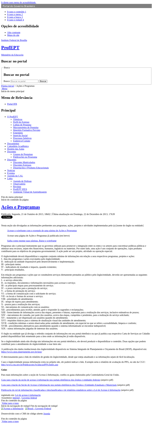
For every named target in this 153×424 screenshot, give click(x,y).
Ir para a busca (15, 17)
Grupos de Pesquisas (23, 154)
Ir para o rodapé (15, 20)
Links (10, 178)
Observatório (19, 184)
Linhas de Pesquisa (22, 124)
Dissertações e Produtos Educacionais (31, 167)
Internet (16, 398)
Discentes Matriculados (24, 162)
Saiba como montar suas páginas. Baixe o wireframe (31, 240)
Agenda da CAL (15, 176)
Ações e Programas (20, 207)
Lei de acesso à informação (28, 395)
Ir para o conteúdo (16, 11)
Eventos (11, 173)
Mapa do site (13, 35)
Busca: (7, 81)
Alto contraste (13, 32)
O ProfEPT (12, 116)
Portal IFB (12, 104)
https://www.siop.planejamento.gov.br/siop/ (21, 352)
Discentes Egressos (22, 165)
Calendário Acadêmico (18, 146)
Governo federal (29, 398)
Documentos (13, 143)
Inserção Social (20, 135)
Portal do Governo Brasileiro (19, 6)
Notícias (11, 170)
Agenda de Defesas (22, 181)
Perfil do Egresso (21, 122)
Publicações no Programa (25, 157)
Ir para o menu (15, 14)
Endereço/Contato (21, 141)
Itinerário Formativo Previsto (26, 130)
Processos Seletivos (22, 138)
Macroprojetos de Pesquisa (25, 127)
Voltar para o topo (10, 403)
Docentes (11, 151)
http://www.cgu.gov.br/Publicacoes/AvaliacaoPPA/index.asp (29, 364)
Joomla (46, 413)
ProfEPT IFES (20, 189)
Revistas (17, 186)
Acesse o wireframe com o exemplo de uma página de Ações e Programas (42, 230)
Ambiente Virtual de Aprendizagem (30, 192)
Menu (4, 88)
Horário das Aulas (15, 149)
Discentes (11, 159)
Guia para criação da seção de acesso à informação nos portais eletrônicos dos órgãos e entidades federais (50, 380)
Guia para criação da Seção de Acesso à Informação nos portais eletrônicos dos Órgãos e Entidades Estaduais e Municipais (59, 385)
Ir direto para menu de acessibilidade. (18, 2)
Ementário (18, 133)
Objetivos (17, 119)
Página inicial (7, 86)
